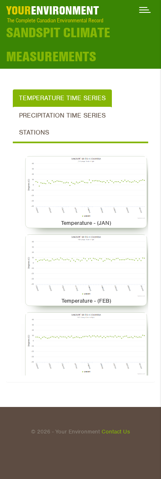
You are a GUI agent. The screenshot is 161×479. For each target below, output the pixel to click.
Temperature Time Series (62, 98)
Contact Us (116, 431)
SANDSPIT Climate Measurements (58, 44)
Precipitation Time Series (62, 115)
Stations (34, 132)
